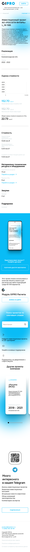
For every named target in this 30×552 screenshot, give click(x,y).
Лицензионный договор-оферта (11, 540)
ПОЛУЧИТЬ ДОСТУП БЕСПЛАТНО (15, 267)
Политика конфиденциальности (11, 543)
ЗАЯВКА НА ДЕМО (15, 300)
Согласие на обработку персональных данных (15, 546)
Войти (23, 3)
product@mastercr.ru (9, 527)
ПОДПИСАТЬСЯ (15, 510)
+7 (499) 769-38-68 (8, 528)
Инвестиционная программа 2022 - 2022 (13, 7)
